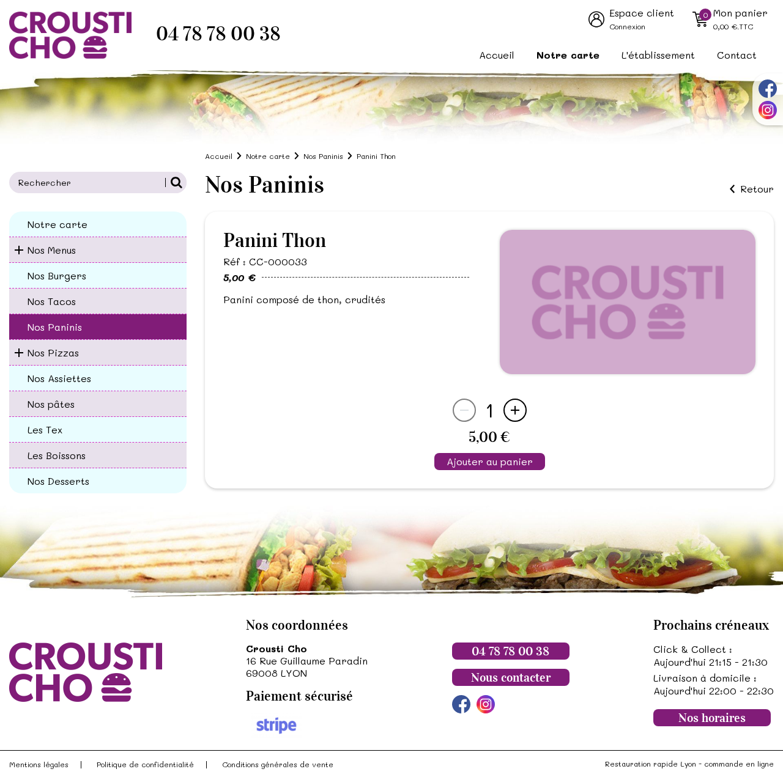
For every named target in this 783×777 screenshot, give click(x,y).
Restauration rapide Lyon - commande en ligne (689, 763)
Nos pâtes (51, 403)
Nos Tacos (52, 301)
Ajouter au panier (490, 461)
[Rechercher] (176, 182)
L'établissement (658, 54)
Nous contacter (511, 677)
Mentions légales (39, 764)
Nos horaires (712, 717)
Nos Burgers (57, 275)
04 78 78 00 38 (218, 34)
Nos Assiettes (59, 378)
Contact (737, 54)
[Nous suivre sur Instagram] (768, 110)
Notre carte (567, 54)
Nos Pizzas (53, 352)
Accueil (496, 54)
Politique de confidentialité (145, 764)
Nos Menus (52, 249)
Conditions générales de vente (277, 764)
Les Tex (45, 429)
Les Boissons (57, 455)
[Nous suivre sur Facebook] (768, 88)
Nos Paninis (55, 326)
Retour (757, 189)
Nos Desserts (58, 480)
